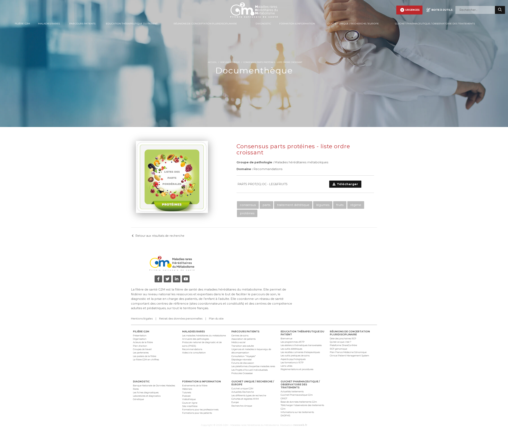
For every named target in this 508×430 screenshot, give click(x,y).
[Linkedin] (176, 278)
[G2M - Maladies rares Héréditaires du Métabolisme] (254, 10)
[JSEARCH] (500, 10)
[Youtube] (186, 278)
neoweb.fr (300, 424)
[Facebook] (158, 278)
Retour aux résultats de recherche (159, 236)
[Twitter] (167, 278)
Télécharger (347, 184)
